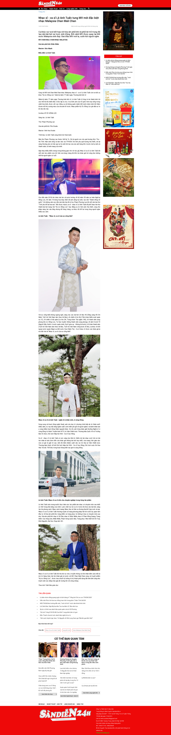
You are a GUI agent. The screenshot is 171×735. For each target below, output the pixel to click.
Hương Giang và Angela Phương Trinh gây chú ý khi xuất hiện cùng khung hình (69, 661)
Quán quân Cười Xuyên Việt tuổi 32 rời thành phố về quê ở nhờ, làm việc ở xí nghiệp (69, 690)
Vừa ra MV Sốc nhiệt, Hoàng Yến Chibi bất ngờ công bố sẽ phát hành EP (47, 678)
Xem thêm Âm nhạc (47, 694)
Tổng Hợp (118, 56)
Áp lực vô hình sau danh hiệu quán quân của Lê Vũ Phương (58, 609)
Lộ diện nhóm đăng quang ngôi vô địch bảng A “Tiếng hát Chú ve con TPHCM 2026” (66, 597)
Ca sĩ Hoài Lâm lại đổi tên (89, 686)
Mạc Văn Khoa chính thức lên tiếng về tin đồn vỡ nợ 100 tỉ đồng (91, 671)
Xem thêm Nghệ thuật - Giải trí (68, 696)
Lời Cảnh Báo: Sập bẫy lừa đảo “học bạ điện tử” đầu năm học (59, 606)
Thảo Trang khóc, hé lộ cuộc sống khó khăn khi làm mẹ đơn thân (46, 660)
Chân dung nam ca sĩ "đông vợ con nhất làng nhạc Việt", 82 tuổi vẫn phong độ (47, 688)
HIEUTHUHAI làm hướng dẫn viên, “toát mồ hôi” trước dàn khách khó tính (62, 603)
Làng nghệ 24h (71, 9)
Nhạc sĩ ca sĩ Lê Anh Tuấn (53, 630)
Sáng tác (82, 9)
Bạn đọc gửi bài (125, 5)
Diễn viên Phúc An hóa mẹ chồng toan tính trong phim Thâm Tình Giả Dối (63, 600)
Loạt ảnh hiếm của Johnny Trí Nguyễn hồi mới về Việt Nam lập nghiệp (68, 671)
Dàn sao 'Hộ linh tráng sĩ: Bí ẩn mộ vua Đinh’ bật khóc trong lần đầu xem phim (90, 661)
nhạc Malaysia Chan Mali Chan (81, 630)
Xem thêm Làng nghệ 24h (90, 693)
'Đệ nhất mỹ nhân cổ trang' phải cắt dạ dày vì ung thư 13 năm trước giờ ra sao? (69, 680)
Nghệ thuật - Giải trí (57, 9)
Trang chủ (41, 12)
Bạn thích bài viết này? (45, 624)
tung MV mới (66, 630)
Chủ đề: (41, 630)
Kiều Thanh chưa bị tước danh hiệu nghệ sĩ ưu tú (55, 615)
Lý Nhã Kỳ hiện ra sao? (88, 678)
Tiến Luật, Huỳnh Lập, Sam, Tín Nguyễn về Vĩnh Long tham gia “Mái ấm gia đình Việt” (66, 618)
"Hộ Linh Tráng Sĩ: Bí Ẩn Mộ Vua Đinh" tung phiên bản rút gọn (58, 612)
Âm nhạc (44, 9)
